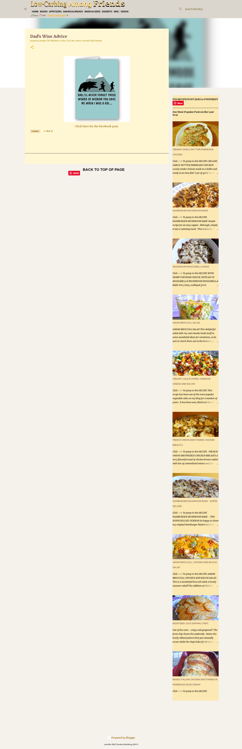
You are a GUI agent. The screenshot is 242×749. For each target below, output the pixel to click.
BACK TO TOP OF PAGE (104, 170)
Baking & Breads (73, 11)
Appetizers (55, 11)
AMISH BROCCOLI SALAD (186, 322)
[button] (32, 47)
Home (35, 11)
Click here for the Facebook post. (97, 126)
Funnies (35, 131)
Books (43, 11)
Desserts (107, 11)
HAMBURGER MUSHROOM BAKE (190, 210)
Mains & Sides (92, 11)
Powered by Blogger (123, 737)
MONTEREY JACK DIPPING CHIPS (190, 623)
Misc (116, 11)
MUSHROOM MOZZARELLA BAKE (191, 266)
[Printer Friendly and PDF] (38, 16)
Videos (124, 11)
